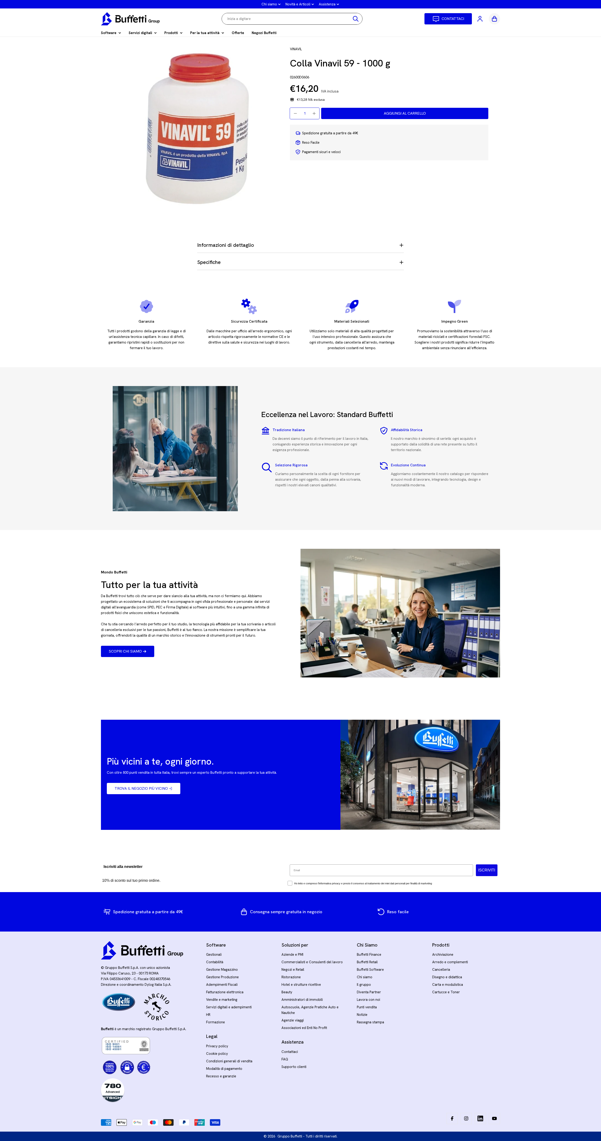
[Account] (480, 19)
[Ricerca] (355, 19)
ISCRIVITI (486, 870)
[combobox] (292, 18)
